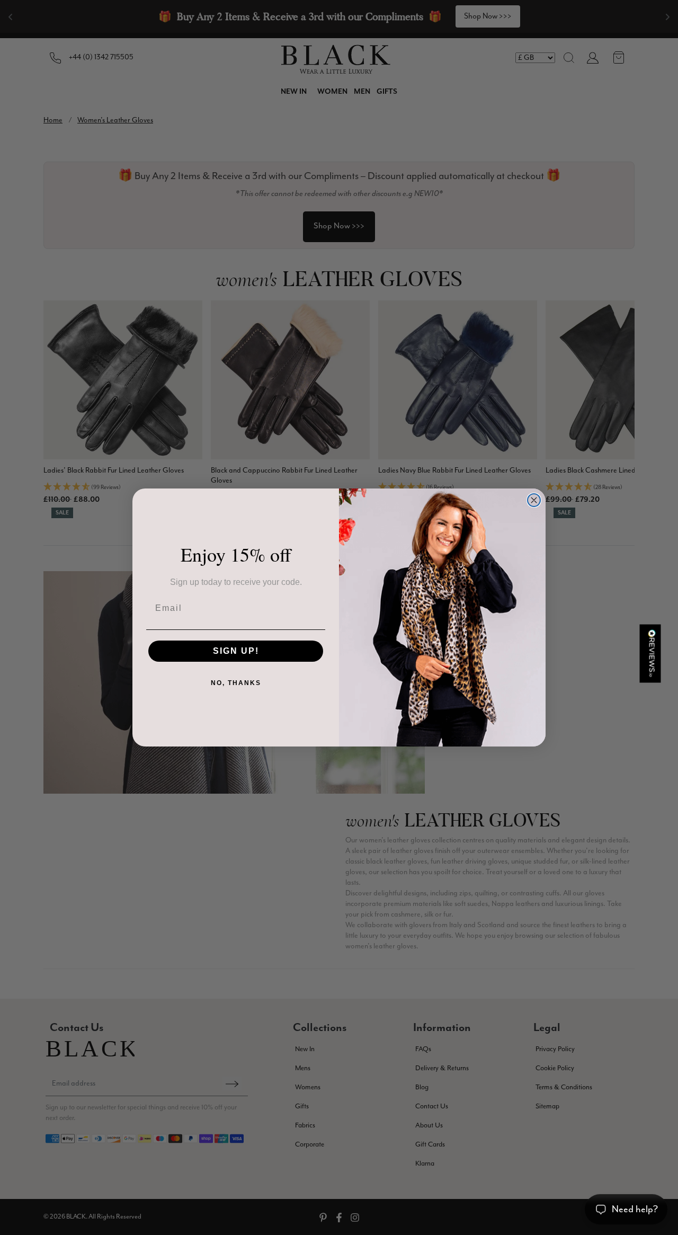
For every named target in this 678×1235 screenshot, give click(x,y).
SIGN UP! (236, 650)
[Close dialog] (534, 500)
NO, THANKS (236, 683)
